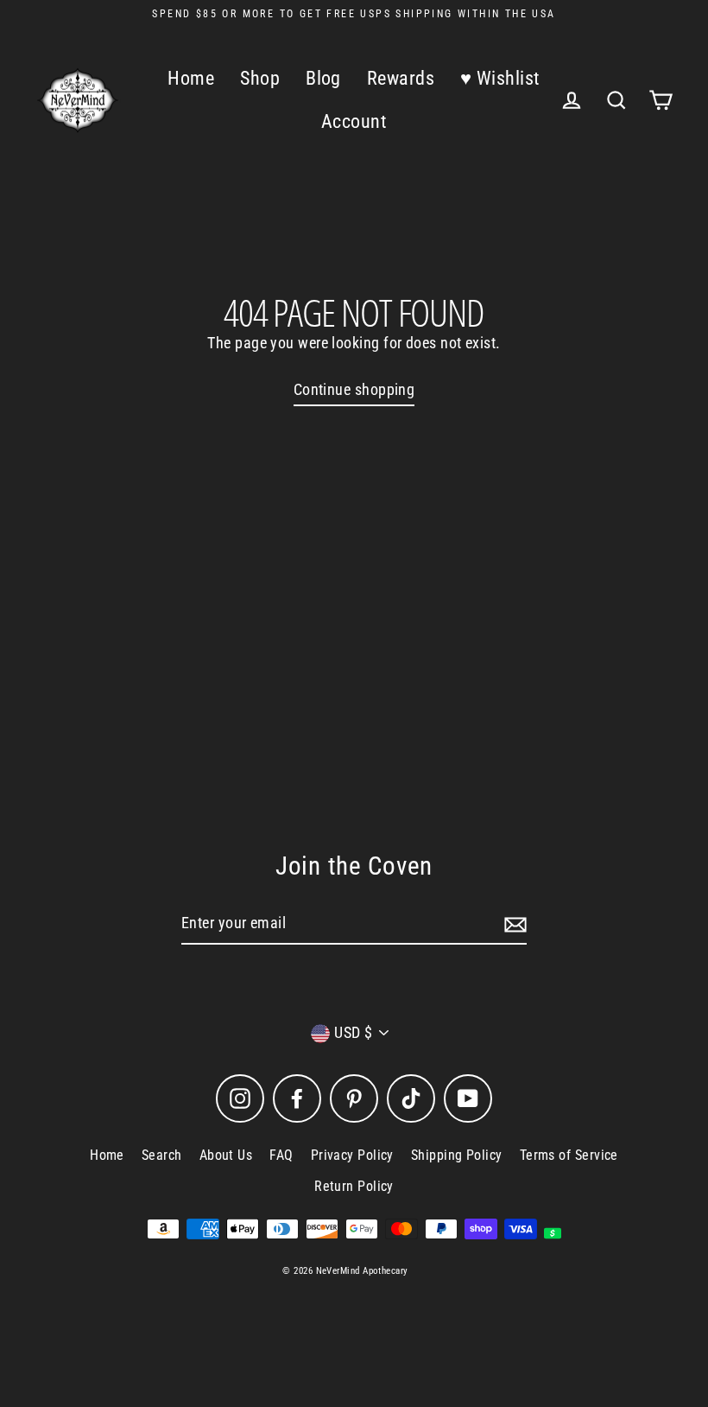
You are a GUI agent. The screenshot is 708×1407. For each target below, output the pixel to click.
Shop (260, 78)
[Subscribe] (513, 924)
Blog (323, 78)
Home (191, 78)
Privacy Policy (352, 1155)
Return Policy (354, 1186)
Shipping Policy (457, 1155)
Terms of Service (569, 1155)
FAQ (281, 1155)
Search (162, 1155)
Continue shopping (354, 389)
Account (354, 121)
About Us (226, 1155)
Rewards (400, 78)
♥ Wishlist (500, 78)
